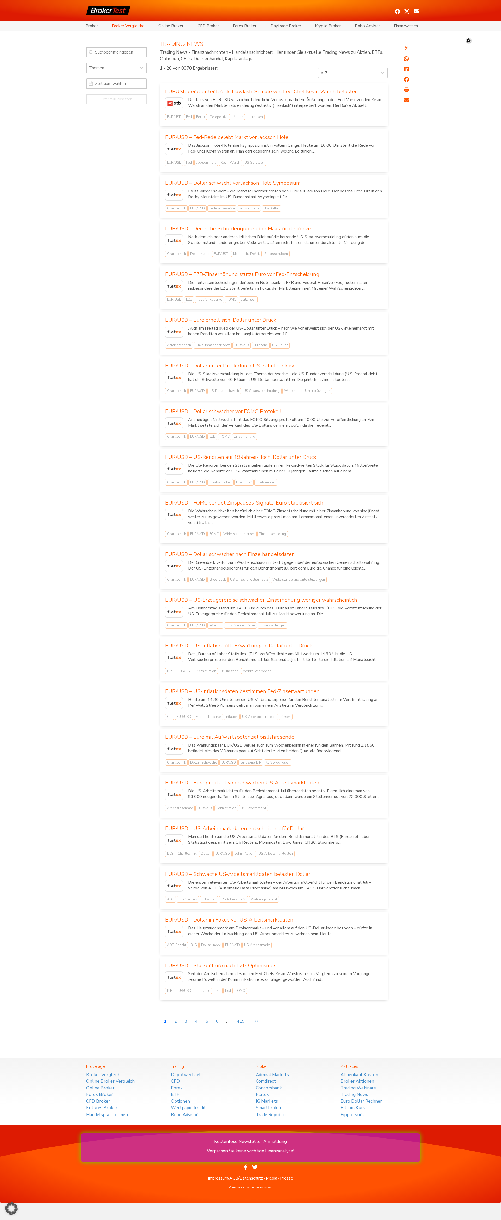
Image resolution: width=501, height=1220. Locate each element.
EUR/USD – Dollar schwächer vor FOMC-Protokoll (223, 411)
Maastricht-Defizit (246, 253)
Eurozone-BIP (250, 762)
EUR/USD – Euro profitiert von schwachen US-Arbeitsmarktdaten (242, 782)
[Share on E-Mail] (406, 100)
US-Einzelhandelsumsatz (249, 579)
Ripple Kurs (352, 1115)
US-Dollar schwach (224, 391)
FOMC (231, 299)
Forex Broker (245, 26)
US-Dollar (271, 208)
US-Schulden (254, 162)
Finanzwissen (406, 26)
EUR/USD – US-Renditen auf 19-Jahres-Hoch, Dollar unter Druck (240, 457)
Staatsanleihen (220, 482)
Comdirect (266, 1081)
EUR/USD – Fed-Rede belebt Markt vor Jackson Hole (226, 137)
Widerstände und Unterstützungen (298, 579)
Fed (189, 117)
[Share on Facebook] (406, 80)
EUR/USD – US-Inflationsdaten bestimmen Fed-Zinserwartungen (242, 691)
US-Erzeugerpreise (240, 625)
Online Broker (170, 26)
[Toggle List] (141, 68)
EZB (189, 299)
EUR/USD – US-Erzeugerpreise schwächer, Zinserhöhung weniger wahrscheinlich (261, 599)
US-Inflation (229, 671)
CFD (175, 1081)
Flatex (262, 1095)
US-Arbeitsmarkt (253, 808)
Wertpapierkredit (188, 1108)
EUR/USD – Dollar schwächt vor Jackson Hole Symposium (233, 182)
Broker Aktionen (357, 1081)
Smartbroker (269, 1108)
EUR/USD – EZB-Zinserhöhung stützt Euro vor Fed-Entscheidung (242, 274)
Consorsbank (269, 1088)
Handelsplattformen (107, 1115)
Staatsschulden (276, 253)
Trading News (354, 1095)
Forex (200, 117)
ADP (170, 899)
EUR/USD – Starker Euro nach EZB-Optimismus (220, 965)
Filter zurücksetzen (116, 99)
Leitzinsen (255, 117)
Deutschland (200, 253)
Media (271, 1178)
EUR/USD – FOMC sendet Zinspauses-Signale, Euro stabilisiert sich (244, 502)
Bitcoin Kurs (353, 1108)
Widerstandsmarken (239, 534)
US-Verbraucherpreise (259, 716)
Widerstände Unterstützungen (307, 391)
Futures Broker (101, 1108)
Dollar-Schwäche (203, 762)
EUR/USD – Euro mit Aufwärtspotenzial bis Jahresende (229, 737)
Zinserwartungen (272, 625)
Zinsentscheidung (272, 534)
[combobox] (112, 68)
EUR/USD (174, 117)
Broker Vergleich (103, 1075)
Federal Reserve (222, 208)
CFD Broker (208, 26)
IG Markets (267, 1101)
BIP (169, 990)
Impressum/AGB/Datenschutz (235, 1178)
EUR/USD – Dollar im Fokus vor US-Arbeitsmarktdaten (229, 919)
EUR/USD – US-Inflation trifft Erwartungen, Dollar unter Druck (238, 645)
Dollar (206, 853)
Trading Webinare (358, 1088)
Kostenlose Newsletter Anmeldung (250, 1142)
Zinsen (286, 716)
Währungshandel (264, 899)
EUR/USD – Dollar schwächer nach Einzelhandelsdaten (230, 554)
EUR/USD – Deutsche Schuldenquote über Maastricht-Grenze (238, 228)
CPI (169, 716)
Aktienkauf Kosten (359, 1075)
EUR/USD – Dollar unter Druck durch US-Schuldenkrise (230, 365)
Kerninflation (206, 671)
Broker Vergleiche (128, 26)
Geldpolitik (218, 117)
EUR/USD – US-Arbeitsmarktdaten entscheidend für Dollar (234, 828)
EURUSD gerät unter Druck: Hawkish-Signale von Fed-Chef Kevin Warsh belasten (261, 91)
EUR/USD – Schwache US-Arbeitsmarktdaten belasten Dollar (237, 874)
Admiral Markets (272, 1075)
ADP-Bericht (176, 945)
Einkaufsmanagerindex (212, 345)
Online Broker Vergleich (110, 1081)
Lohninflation (226, 808)
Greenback (217, 579)
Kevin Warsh (230, 162)
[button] (397, 11)
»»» (255, 1021)
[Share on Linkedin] (406, 69)
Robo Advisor (367, 26)
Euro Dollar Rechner (361, 1101)
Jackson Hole (206, 162)
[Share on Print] (406, 90)
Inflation (237, 117)
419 (241, 1021)
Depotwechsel (186, 1075)
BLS (170, 671)
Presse (286, 1178)
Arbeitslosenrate (180, 808)
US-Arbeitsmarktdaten (276, 853)
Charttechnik (176, 208)
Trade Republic (271, 1115)
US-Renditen (266, 482)
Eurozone (260, 345)
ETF (175, 1095)
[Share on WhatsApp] (406, 59)
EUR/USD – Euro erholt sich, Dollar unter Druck (220, 320)
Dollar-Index (211, 945)
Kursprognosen (278, 762)
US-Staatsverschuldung (261, 391)
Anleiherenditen (179, 345)
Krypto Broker (328, 26)
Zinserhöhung (244, 436)
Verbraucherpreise (257, 671)
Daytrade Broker (286, 26)
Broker (92, 26)
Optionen (180, 1101)
